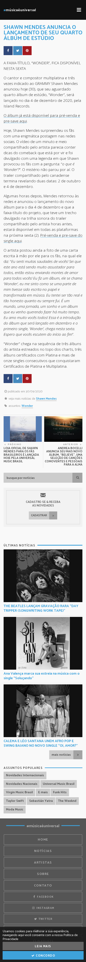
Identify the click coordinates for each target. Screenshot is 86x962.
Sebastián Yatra (41, 801)
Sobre (43, 874)
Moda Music (14, 809)
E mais (43, 792)
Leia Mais (43, 946)
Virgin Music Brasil (19, 792)
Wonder (27, 405)
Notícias (43, 851)
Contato (43, 885)
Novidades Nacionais (21, 784)
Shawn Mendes (46, 398)
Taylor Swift (15, 801)
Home (43, 839)
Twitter (44, 919)
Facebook (45, 897)
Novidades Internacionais (25, 775)
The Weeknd (67, 801)
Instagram (45, 908)
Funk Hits (60, 792)
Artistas (43, 862)
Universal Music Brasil (58, 784)
